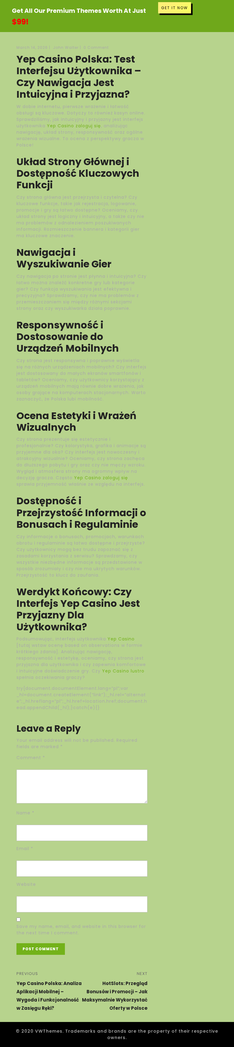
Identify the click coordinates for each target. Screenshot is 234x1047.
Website (26, 884)
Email (24, 849)
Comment (30, 758)
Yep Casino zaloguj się (74, 126)
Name (25, 813)
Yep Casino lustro (123, 671)
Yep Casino (121, 639)
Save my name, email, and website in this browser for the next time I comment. (81, 929)
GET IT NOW (174, 7)
